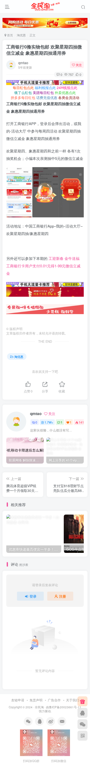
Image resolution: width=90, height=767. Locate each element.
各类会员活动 (68, 97)
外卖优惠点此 (65, 92)
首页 (9, 35)
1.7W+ (48, 422)
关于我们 (72, 700)
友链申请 (17, 700)
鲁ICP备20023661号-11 (65, 707)
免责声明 (36, 700)
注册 (62, 596)
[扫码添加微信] (83, 724)
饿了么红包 (23, 92)
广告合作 (54, 700)
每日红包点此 (23, 87)
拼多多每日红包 (23, 97)
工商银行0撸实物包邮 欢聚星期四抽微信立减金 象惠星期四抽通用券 (44, 50)
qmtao (23, 62)
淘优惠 (21, 35)
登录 (33, 596)
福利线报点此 (45, 87)
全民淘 (39, 707)
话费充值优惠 (46, 97)
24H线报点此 (67, 87)
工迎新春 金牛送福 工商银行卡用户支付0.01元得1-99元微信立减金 (43, 266)
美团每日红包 (43, 92)
